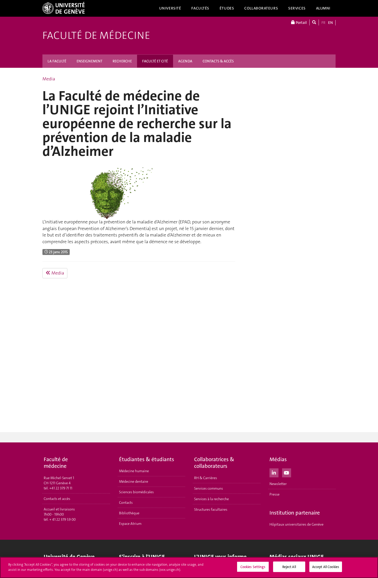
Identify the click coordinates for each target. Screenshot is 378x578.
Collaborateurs (261, 8)
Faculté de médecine (96, 35)
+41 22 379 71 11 (60, 488)
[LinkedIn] (274, 472)
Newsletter (278, 483)
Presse (274, 494)
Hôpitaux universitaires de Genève (296, 524)
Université (170, 8)
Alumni (323, 8)
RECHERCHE (122, 61)
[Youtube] (286, 472)
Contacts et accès (57, 498)
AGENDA (185, 61)
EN (330, 22)
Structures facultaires (210, 509)
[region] (189, 567)
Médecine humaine (134, 471)
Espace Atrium (130, 523)
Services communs (208, 488)
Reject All (289, 567)
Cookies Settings (252, 567)
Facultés (200, 8)
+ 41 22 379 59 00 (62, 519)
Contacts (126, 502)
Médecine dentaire (133, 481)
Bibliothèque (129, 513)
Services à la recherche (211, 499)
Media (48, 79)
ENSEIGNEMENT (89, 61)
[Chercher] (314, 22)
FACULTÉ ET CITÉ (155, 61)
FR (323, 22)
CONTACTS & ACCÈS (218, 61)
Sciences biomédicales (136, 492)
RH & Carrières (205, 478)
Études (227, 8)
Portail (301, 22)
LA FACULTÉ (57, 61)
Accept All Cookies (325, 567)
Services (297, 8)
